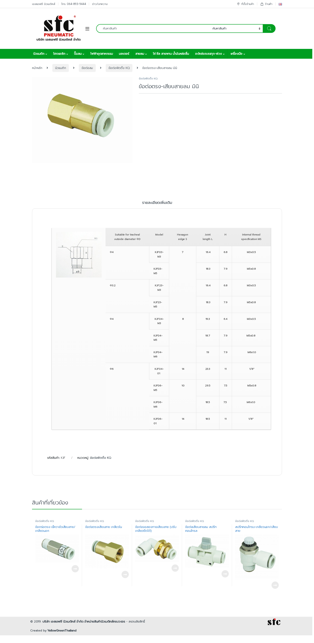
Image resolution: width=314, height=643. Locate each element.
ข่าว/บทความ (100, 4)
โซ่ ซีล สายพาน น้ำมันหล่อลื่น (171, 53)
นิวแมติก (38, 53)
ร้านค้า (268, 4)
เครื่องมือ (236, 53)
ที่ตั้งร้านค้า (247, 4)
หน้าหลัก (37, 68)
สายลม (139, 53)
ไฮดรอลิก (59, 53)
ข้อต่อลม (87, 68)
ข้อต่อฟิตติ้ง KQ (119, 68)
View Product (73, 568)
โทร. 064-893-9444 (73, 4)
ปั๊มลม (78, 53)
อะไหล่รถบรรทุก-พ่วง (208, 53)
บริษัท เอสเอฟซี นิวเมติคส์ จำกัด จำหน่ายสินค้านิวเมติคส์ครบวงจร (84, 621)
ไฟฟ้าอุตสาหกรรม (101, 53)
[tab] (157, 204)
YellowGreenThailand (61, 630)
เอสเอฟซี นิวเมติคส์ (43, 4)
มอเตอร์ (124, 53)
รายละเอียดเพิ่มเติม (157, 203)
